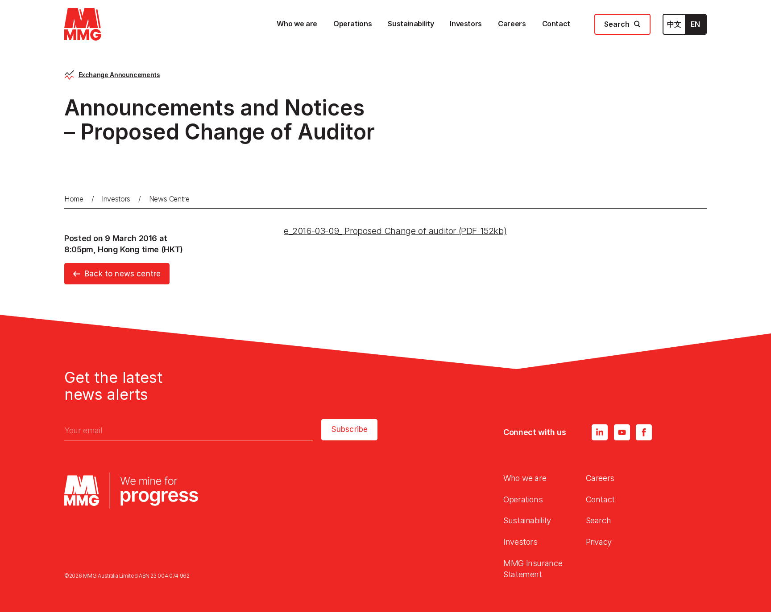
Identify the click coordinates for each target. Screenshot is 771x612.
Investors (116, 198)
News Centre (169, 198)
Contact (600, 499)
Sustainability (527, 520)
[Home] (82, 24)
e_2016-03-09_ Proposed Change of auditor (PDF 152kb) (395, 231)
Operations (523, 499)
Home (73, 198)
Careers (600, 478)
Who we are (524, 478)
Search (598, 520)
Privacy (599, 541)
